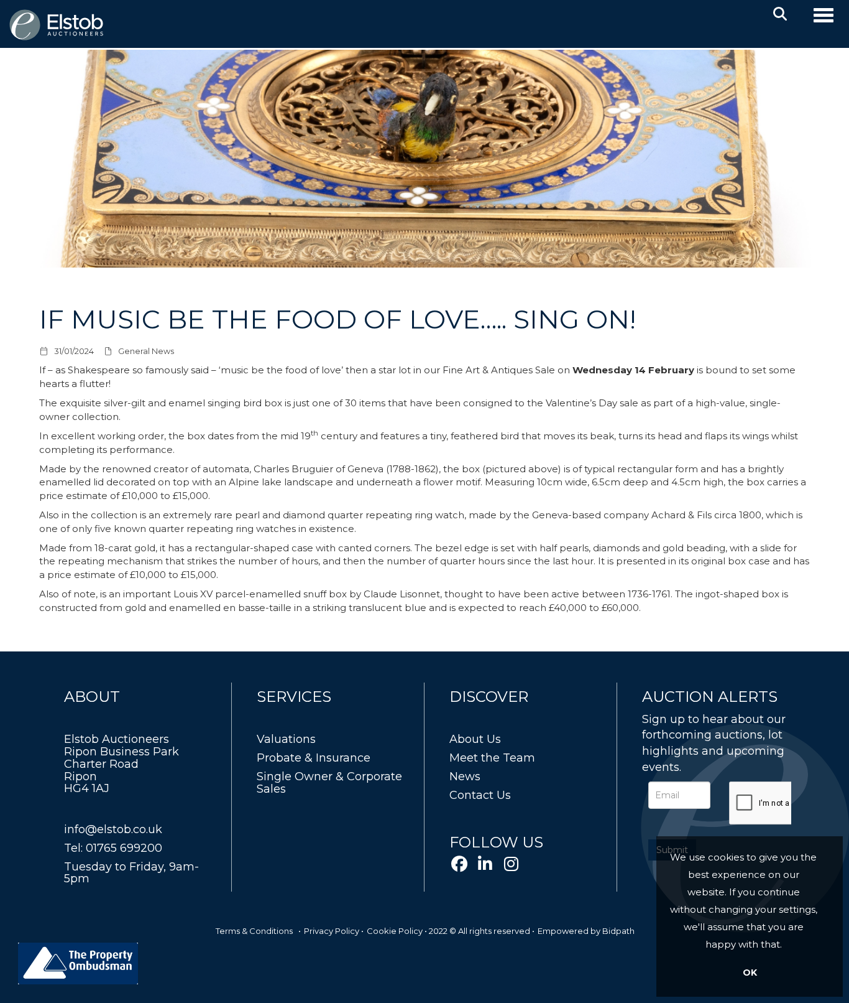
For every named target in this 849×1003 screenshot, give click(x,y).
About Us (475, 739)
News (464, 776)
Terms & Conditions (254, 931)
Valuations (286, 739)
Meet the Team (492, 758)
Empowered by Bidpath (586, 931)
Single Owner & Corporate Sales (329, 783)
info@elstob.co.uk (113, 829)
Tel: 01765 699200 (113, 848)
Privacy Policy (331, 931)
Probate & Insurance (313, 758)
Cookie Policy (395, 931)
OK (750, 972)
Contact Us (480, 795)
